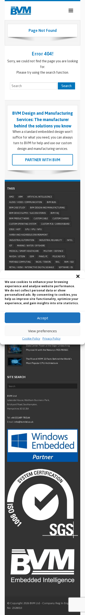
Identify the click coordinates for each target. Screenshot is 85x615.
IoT (10, 245)
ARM (20, 197)
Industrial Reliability (50, 240)
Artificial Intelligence (39, 197)
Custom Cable (41, 218)
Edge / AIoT (15, 229)
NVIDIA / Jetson (17, 256)
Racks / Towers (43, 262)
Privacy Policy (51, 339)
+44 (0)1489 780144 (20, 417)
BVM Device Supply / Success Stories (27, 213)
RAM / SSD (69, 262)
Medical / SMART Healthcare (24, 251)
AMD (11, 197)
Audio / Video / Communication (25, 202)
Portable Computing (20, 262)
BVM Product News (19, 218)
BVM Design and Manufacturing (47, 207)
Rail (57, 262)
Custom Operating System (22, 224)
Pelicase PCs (58, 256)
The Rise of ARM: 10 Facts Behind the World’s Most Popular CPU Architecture (49, 361)
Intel (69, 240)
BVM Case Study (17, 207)
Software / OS (66, 267)
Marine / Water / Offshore (31, 245)
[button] (78, 276)
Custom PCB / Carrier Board (55, 224)
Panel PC (43, 256)
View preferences (42, 330)
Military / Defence (53, 251)
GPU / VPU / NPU (33, 229)
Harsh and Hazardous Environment (28, 235)
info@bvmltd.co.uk (23, 422)
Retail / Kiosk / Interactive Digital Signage (31, 267)
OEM (32, 256)
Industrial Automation (21, 240)
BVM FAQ (55, 213)
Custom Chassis (61, 218)
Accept (42, 317)
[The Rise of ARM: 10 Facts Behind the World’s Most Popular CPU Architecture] (14, 361)
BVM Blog (51, 202)
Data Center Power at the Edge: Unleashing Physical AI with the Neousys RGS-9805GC (48, 347)
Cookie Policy (31, 339)
